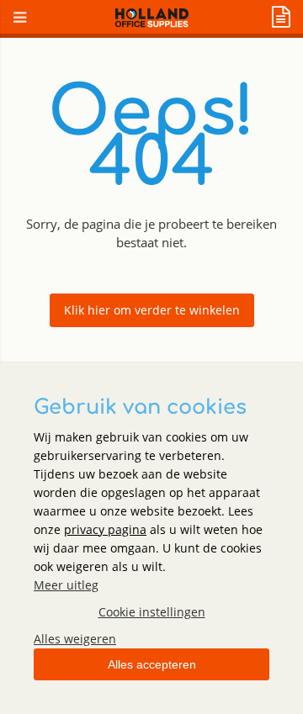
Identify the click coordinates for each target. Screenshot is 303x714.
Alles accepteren (152, 664)
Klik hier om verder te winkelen (152, 310)
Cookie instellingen (151, 612)
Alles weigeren (75, 639)
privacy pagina (105, 529)
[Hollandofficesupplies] (152, 23)
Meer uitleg (66, 585)
